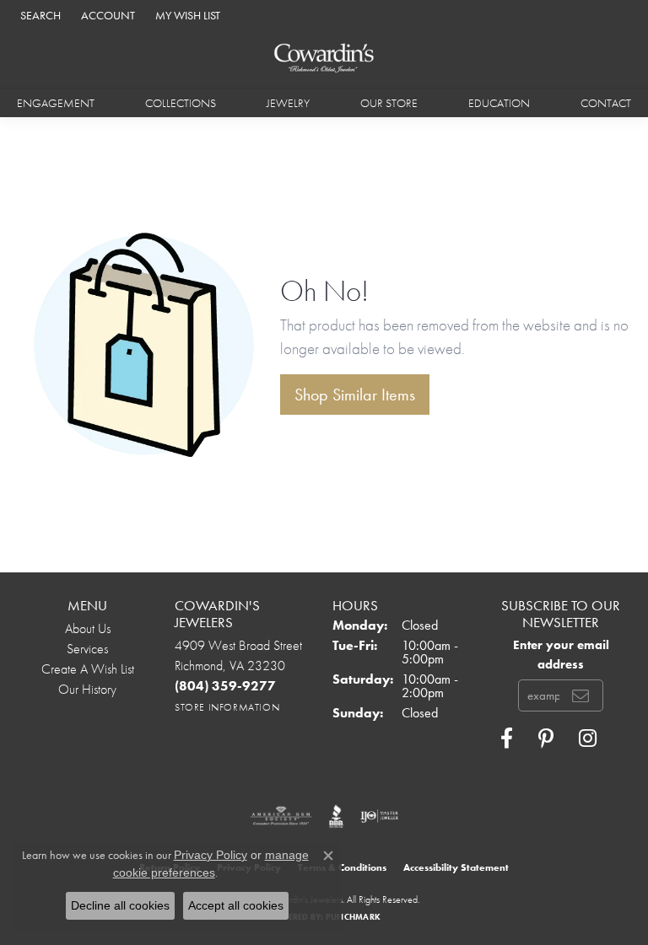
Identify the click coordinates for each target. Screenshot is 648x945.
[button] (39, 15)
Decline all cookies (120, 905)
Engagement (55, 102)
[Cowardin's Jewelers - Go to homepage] (324, 59)
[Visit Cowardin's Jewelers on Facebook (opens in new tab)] (506, 738)
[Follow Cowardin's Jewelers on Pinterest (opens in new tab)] (546, 738)
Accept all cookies (236, 905)
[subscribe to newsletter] (580, 695)
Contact (605, 102)
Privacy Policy (210, 855)
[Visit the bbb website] (336, 816)
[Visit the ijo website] (379, 816)
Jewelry (288, 102)
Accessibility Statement (456, 867)
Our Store (389, 102)
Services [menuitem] (87, 649)
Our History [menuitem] (87, 689)
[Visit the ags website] (281, 816)
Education (499, 102)
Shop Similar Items (354, 394)
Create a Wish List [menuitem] (87, 669)
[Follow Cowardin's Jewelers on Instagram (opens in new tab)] (587, 738)
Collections (180, 102)
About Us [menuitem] (88, 628)
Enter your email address (561, 653)
